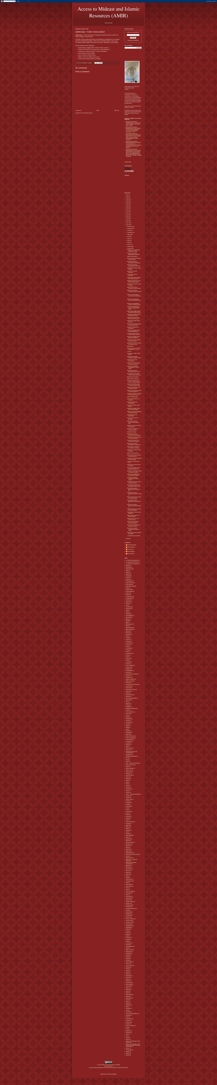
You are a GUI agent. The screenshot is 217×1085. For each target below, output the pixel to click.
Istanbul (128, 778)
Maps (127, 837)
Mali (127, 832)
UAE (127, 1027)
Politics (127, 934)
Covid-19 (128, 658)
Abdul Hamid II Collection (133, 378)
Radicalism (128, 951)
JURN (126, 86)
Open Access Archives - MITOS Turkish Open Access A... (134, 394)
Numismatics (129, 886)
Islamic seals (129, 771)
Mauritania (128, 844)
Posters (127, 939)
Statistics (128, 989)
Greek (127, 725)
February (129, 246)
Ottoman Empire (129, 901)
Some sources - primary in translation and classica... (133, 447)
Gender (127, 717)
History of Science (130, 736)
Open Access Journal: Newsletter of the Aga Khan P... (134, 501)
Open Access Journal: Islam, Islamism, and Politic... (133, 363)
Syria (127, 999)
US (126, 1036)
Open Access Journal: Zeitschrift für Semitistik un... (134, 444)
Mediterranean (129, 852)
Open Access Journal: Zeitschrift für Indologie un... (134, 262)
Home (97, 110)
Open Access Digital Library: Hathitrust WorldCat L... (133, 337)
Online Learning (129, 891)
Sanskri (127, 960)
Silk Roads (128, 975)
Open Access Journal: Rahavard (132, 271)
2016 (127, 214)
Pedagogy (128, 913)
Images (127, 744)
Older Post (116, 110)
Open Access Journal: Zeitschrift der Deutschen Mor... (133, 489)
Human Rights (129, 739)
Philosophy (128, 924)
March (128, 244)
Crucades (128, 662)
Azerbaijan (128, 617)
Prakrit (127, 941)
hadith (127, 727)
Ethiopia (128, 703)
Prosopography (129, 946)
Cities (127, 651)
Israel (127, 777)
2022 (127, 203)
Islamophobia (129, 775)
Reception (128, 953)
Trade (127, 1017)
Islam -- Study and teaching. (132, 763)
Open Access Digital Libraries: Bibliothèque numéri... (134, 315)
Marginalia (128, 839)
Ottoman (128, 900)
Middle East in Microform (133, 377)
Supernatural (129, 994)
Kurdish (127, 801)
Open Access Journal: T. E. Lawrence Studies (133, 429)
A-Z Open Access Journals (132, 563)
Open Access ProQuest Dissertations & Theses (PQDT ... (133, 367)
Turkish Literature (130, 1025)
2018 (127, 211)
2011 (127, 224)
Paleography (129, 905)
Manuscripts (128, 835)
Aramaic (128, 594)
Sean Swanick (131, 553)
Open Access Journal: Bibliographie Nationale (133, 254)
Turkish (127, 1024)
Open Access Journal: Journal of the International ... (134, 497)
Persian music (129, 922)
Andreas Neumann (132, 544)
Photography (129, 925)
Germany (128, 722)
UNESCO (128, 1030)
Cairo (127, 636)
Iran (127, 758)
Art (126, 605)
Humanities (128, 741)
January (129, 248)
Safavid (127, 958)
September (130, 232)
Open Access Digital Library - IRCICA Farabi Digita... (133, 409)
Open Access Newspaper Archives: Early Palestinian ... (134, 296)
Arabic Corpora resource (133, 453)
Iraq (127, 759)
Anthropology (129, 581)
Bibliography (129, 624)
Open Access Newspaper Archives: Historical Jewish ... (134, 300)
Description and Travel (131, 674)
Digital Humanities (130, 679)
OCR (127, 887)
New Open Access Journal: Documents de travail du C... (134, 374)
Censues (128, 644)
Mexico (127, 856)
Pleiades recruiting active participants (133, 327)
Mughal (127, 872)
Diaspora (128, 675)
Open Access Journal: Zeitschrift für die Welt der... (134, 265)
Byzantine (128, 634)
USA (127, 1037)
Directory (128, 682)
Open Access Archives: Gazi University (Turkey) (133, 388)
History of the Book (130, 737)
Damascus (128, 667)
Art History (128, 606)
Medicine (128, 849)
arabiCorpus (78, 35)
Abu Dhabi (128, 567)
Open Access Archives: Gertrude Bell (132, 402)
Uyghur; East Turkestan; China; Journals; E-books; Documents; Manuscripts (133, 1045)
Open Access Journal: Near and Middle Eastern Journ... (134, 485)
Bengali (127, 620)
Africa (127, 570)
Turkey (127, 1022)
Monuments (128, 869)
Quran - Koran (129, 949)
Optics (127, 894)
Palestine (128, 906)
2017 (127, 213)
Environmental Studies (131, 698)
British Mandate (129, 629)
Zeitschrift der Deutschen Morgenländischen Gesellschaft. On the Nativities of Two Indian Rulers (133, 123)
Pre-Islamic (128, 943)
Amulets (128, 577)
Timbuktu (128, 1015)
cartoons (128, 639)
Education (128, 691)
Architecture (128, 598)
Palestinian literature (130, 908)
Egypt (127, 693)
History (127, 734)
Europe (127, 705)
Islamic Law (128, 770)
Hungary (128, 743)
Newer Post (78, 110)
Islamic (127, 766)
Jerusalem (128, 789)
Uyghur (127, 1039)
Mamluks (128, 833)
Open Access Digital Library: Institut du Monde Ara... (133, 468)
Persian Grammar (130, 918)
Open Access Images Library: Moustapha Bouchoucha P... (134, 312)
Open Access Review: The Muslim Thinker (133, 516)
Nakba (127, 877)
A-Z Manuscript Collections (132, 562)
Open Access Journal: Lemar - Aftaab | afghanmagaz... (134, 281)
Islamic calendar (129, 768)
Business (128, 632)
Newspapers (129, 881)
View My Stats (128, 162)
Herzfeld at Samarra (131, 432)
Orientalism (128, 898)
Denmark (128, 672)
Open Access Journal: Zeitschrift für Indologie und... (133, 422)
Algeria (127, 574)
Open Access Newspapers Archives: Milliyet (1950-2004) (133, 308)
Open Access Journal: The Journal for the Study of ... (133, 441)
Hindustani (128, 732)
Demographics (129, 670)
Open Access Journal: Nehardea (132, 275)
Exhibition (128, 706)
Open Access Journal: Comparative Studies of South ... (133, 529)
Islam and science (130, 764)
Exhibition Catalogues (131, 708)
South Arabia (129, 984)
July (128, 236)
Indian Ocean (129, 748)
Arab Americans (129, 582)
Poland (127, 932)
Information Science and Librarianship (131, 752)
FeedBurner (136, 40)
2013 (127, 220)
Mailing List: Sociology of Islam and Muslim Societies (134, 471)
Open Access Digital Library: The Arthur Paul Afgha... (133, 475)
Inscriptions (128, 754)
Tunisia (127, 1020)
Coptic (127, 655)
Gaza (127, 715)
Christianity (128, 648)
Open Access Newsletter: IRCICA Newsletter (133, 522)
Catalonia (128, 641)
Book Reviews (129, 627)
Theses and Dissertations (132, 1013)
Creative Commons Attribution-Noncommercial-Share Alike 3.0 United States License (108, 1067)
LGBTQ (127, 814)
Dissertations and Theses (132, 684)
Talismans (128, 1005)
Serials (127, 970)
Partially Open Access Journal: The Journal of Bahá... (134, 437)
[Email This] (95, 63)
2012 (127, 222)
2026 (127, 195)
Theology (128, 1011)
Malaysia (128, 830)
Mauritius (128, 845)
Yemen (127, 1055)
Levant (127, 813)
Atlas (127, 610)
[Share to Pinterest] (102, 63)
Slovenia (128, 977)
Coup (127, 656)
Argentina (128, 601)
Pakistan (128, 903)
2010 (127, 538)
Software (128, 980)
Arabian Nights (129, 591)
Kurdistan (128, 802)
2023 (127, 201)
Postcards (128, 937)
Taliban (127, 1003)
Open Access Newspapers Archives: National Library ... (134, 304)
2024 (127, 199)
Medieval (128, 851)
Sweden (128, 996)
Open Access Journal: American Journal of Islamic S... (134, 506)
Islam (127, 761)
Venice (127, 1048)
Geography (128, 718)
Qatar (127, 948)
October (129, 230)
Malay (127, 828)
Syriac (127, 1001)
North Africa (128, 884)
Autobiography (129, 615)
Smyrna (127, 979)
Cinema (128, 650)
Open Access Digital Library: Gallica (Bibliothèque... (133, 331)
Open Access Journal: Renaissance (132, 360)
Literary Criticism (130, 821)
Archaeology (129, 596)
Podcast (128, 929)
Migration (128, 865)
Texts (127, 1010)
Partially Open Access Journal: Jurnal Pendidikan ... (134, 509)
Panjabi (127, 910)
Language (128, 806)
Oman (127, 889)
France (127, 713)
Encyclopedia (129, 694)
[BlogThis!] (97, 63)
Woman (127, 1051)
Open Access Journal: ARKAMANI (132, 415)
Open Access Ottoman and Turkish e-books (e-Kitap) (133, 384)
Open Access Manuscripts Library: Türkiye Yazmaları (133, 381)
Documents (128, 686)
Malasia (128, 826)
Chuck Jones (131, 549)
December (129, 226)
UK (126, 1029)
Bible (127, 622)
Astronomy (128, 608)
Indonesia (128, 749)
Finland (127, 710)
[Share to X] (98, 63)
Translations (129, 1018)
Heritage (128, 730)
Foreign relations (130, 712)
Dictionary (128, 677)
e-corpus (129, 351)
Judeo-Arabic (129, 799)
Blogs (127, 625)
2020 (127, 207)
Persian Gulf (129, 920)
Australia (128, 613)
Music (127, 875)
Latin (127, 808)
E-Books (128, 687)
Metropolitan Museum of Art (132, 854)
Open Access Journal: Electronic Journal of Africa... (134, 287)
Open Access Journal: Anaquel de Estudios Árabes (134, 343)
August (129, 234)
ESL (127, 701)
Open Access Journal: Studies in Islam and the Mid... (134, 324)
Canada (128, 637)
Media (127, 847)
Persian (127, 917)
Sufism (127, 993)
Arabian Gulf (129, 589)
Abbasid (128, 565)
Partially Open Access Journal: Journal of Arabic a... (134, 482)
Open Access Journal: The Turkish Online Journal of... (134, 334)
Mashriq (128, 840)
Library (127, 818)
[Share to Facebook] (100, 63)
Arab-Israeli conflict (130, 586)
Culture (127, 663)
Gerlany (128, 720)
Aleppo (127, 572)
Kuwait (127, 804)
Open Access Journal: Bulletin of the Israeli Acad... (134, 340)
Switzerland (128, 998)
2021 (127, 205)
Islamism (128, 773)
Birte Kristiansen (131, 547)
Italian (127, 780)
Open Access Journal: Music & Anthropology (134, 426)
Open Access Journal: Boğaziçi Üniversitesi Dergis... (134, 412)
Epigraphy (128, 699)
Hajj (127, 729)
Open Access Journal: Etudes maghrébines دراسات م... (134, 349)
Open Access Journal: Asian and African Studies (133, 525)
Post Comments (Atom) (87, 113)
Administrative (130, 346)
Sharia (127, 972)
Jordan (127, 792)
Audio (127, 612)
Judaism (128, 797)
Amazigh (128, 575)
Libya (127, 820)
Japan (127, 785)
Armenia (128, 603)
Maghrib (128, 825)
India (127, 746)
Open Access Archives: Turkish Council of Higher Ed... (134, 391)
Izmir (127, 783)
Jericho (127, 787)
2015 (127, 217)
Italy (127, 782)
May (128, 240)
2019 (127, 209)
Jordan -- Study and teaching (132, 794)
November (129, 228)
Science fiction (129, 965)
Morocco (128, 870)
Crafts (127, 660)
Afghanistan (128, 569)
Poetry (127, 931)
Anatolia (128, 579)
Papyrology (128, 912)
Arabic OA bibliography (132, 396)
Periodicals (128, 915)
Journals (128, 795)
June (128, 238)
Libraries (128, 816)
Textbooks (128, 1008)
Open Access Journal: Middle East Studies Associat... (134, 278)
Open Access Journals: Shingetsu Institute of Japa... (134, 357)
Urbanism (128, 1032)
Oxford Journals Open (132, 256)
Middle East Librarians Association (131, 863)
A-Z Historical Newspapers (132, 560)
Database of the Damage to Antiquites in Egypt (133, 250)
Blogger (114, 1074)
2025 (127, 197)
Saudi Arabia (129, 962)
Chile (127, 646)
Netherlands (129, 879)
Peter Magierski (131, 551)
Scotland (128, 967)
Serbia (127, 968)
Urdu (127, 1034)
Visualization (129, 1050)
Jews (127, 790)
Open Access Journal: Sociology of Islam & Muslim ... (134, 291)
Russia (127, 956)
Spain (127, 987)
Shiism (127, 974)
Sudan (127, 991)
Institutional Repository (131, 756)
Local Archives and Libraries (133, 535)
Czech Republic (129, 665)
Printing (127, 944)
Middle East (128, 857)
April (128, 242)
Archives (128, 600)
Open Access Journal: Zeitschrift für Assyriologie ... (134, 434)
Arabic (127, 593)
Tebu (127, 1006)
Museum (128, 874)
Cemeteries (128, 643)
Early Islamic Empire (130, 689)
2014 (127, 218)
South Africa (128, 982)
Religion (128, 955)
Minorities (128, 867)
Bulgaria (128, 631)
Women (127, 1053)
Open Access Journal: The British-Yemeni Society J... (133, 318)
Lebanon (128, 811)
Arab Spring (128, 584)
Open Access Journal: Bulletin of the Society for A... (134, 455)
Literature (128, 823)
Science (128, 963)
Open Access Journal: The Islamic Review (133, 519)
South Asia (128, 986)
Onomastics (128, 893)
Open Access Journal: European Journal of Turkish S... (134, 494)
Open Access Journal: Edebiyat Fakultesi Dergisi (134, 459)
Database (128, 668)
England (128, 696)
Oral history (128, 896)
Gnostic (127, 724)
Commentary (129, 653)
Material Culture (129, 842)
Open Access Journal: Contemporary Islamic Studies (133, 478)
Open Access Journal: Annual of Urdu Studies (134, 259)
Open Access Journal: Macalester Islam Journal (133, 371)
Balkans (128, 619)
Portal (127, 936)
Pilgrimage (128, 927)
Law (127, 809)
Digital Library (129, 681)
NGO (127, 882)
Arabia (127, 588)
